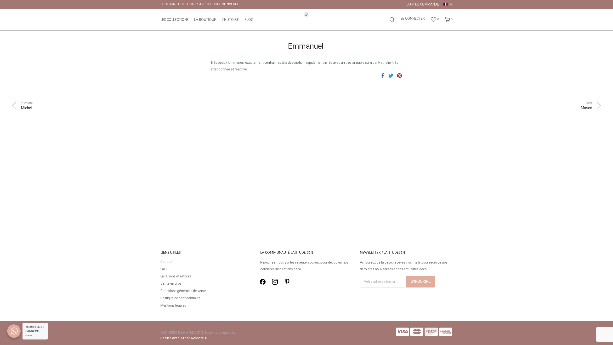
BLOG (248, 20)
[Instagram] (275, 282)
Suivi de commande (423, 4)
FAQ (163, 269)
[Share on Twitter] (390, 76)
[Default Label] (287, 282)
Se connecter (413, 19)
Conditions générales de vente (183, 291)
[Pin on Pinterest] (400, 76)
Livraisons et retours (175, 276)
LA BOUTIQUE (205, 20)
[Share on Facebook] (383, 76)
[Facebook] (262, 282)
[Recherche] (392, 20)
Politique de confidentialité (180, 298)
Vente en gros (171, 283)
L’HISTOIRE (230, 20)
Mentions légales (173, 305)
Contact (166, 262)
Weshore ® (198, 338)
